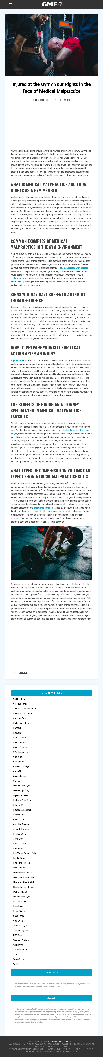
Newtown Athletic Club (23, 882)
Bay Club (17, 728)
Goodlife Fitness (21, 824)
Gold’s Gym (18, 819)
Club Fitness (19, 761)
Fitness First (19, 814)
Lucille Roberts (20, 858)
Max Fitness (19, 867)
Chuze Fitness (20, 747)
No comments (64, 100)
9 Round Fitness (21, 704)
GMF (52, 4)
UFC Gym (17, 935)
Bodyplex (17, 733)
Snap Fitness (19, 916)
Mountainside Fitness (23, 872)
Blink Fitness (19, 742)
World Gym (18, 945)
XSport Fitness (20, 949)
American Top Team (22, 713)
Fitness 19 (18, 805)
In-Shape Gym (19, 834)
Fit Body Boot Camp (22, 800)
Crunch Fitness (20, 776)
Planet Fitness (20, 892)
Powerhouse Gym (21, 896)
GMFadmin (39, 100)
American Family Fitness (24, 708)
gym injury (17, 360)
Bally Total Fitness (22, 723)
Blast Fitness (19, 737)
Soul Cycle (18, 921)
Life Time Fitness (21, 863)
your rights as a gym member (46, 225)
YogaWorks (18, 959)
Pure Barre (18, 906)
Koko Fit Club (19, 843)
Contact (69, 1041)
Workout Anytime (21, 940)
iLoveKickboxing (21, 829)
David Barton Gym (21, 785)
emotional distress (43, 508)
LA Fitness (18, 848)
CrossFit (17, 771)
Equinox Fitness (20, 795)
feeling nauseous (19, 278)
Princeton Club (20, 901)
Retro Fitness (19, 911)
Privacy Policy (57, 1041)
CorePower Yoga (21, 766)
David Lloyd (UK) (21, 790)
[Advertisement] (51, 128)
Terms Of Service (42, 1041)
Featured (23, 672)
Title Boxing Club (21, 930)
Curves (16, 781)
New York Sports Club (23, 877)
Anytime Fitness (21, 718)
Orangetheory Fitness (23, 887)
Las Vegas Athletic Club (24, 853)
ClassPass (18, 757)
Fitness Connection (22, 810)
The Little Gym (20, 925)
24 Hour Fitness (20, 699)
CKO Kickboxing (20, 752)
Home (31, 1041)
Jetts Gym (18, 839)
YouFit (16, 964)
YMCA (16, 954)
